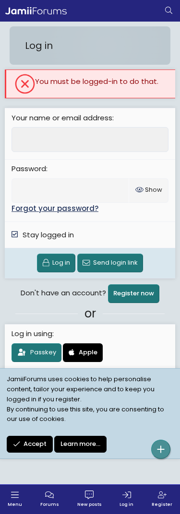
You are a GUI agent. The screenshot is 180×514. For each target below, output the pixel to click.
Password (29, 169)
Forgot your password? (55, 208)
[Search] (168, 11)
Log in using (32, 333)
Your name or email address (62, 118)
